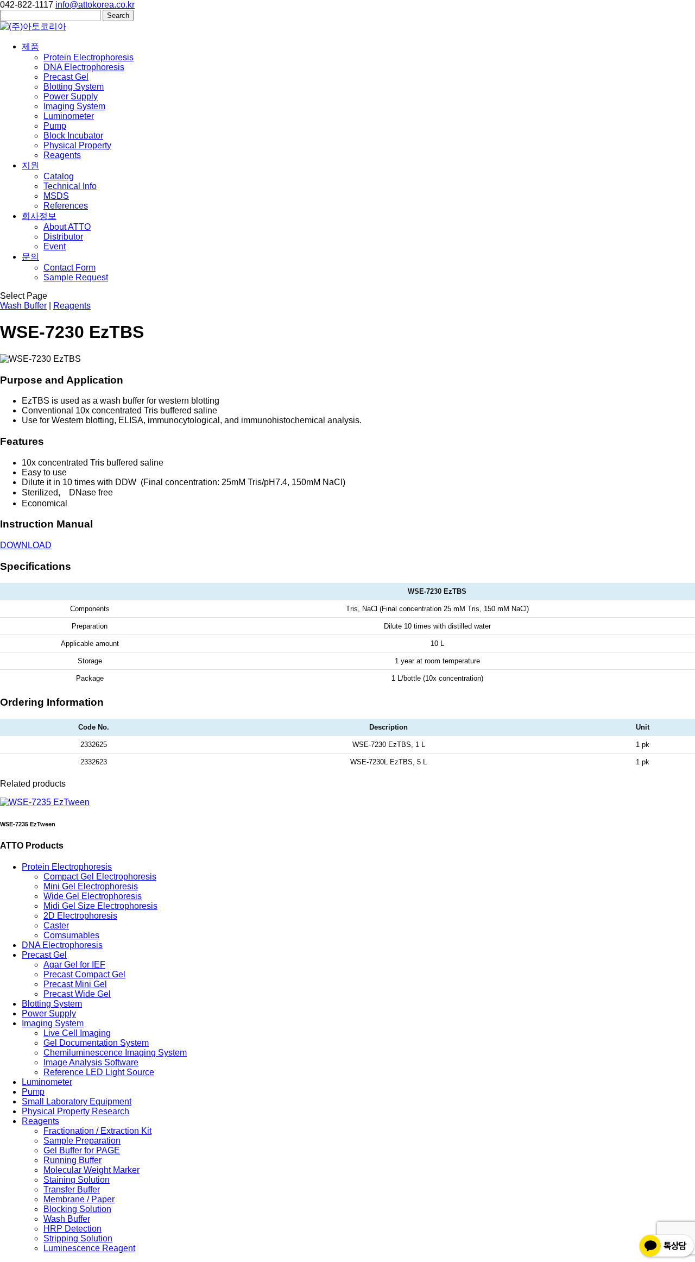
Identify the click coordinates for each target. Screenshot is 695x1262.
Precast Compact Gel (84, 974)
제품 (30, 46)
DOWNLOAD (26, 545)
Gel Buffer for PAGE (81, 1150)
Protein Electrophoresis (88, 57)
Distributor (63, 236)
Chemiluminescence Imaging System (115, 1052)
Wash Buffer (23, 305)
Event (54, 246)
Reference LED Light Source (98, 1072)
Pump (54, 125)
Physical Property (77, 145)
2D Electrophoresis (80, 915)
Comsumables (71, 935)
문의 (30, 256)
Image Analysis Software (90, 1062)
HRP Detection (72, 1228)
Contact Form (69, 267)
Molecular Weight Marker (91, 1170)
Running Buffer (72, 1160)
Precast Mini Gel (75, 984)
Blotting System (73, 86)
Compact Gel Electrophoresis (99, 876)
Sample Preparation (82, 1140)
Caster (56, 925)
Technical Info (70, 186)
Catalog (58, 176)
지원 (30, 165)
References (65, 205)
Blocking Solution (77, 1209)
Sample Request (75, 277)
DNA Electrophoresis (83, 67)
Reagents (62, 155)
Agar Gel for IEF (74, 964)
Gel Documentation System (96, 1042)
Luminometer (68, 116)
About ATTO (67, 226)
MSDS (56, 195)
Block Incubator (73, 135)
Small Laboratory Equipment (76, 1101)
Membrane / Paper (79, 1199)
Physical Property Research (75, 1111)
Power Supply (70, 96)
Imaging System (74, 106)
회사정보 (39, 216)
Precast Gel (66, 76)
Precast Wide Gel (77, 994)
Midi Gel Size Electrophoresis (100, 906)
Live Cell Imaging (77, 1033)
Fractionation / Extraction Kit (97, 1130)
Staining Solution (76, 1179)
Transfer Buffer (71, 1189)
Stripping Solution (77, 1238)
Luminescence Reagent (89, 1248)
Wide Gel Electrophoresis (92, 896)
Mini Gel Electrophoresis (90, 886)
